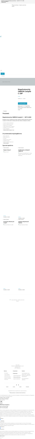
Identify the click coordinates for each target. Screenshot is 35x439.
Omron (21, 108)
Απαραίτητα (2, 420)
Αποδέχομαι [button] (6, 398)
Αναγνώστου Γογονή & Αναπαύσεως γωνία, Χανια (8, 0)
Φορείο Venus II (7, 150)
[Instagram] (18, 385)
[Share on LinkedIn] (23, 109)
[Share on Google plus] (24, 109)
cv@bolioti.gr (23, 379)
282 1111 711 (20, 0)
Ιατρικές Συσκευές (23, 107)
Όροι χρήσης (7, 397)
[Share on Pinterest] (25, 109)
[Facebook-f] (16, 385)
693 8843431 (6, 1)
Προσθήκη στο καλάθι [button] (21, 218)
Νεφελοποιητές (20, 106)
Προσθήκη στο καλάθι (23, 103)
